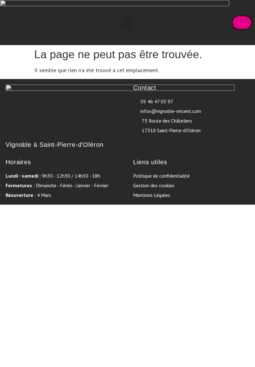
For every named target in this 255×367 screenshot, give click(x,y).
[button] (127, 23)
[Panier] (242, 23)
